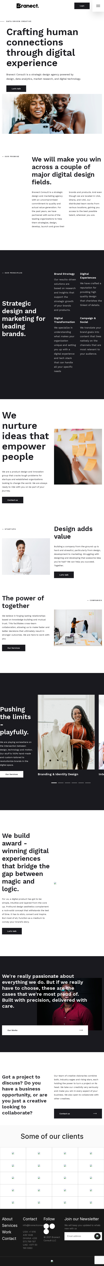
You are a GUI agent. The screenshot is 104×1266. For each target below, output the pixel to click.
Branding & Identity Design (58, 774)
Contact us (12, 500)
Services (9, 1225)
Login (82, 6)
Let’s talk (16, 89)
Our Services (13, 648)
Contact (9, 1238)
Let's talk (63, 575)
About (7, 1219)
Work (6, 1232)
